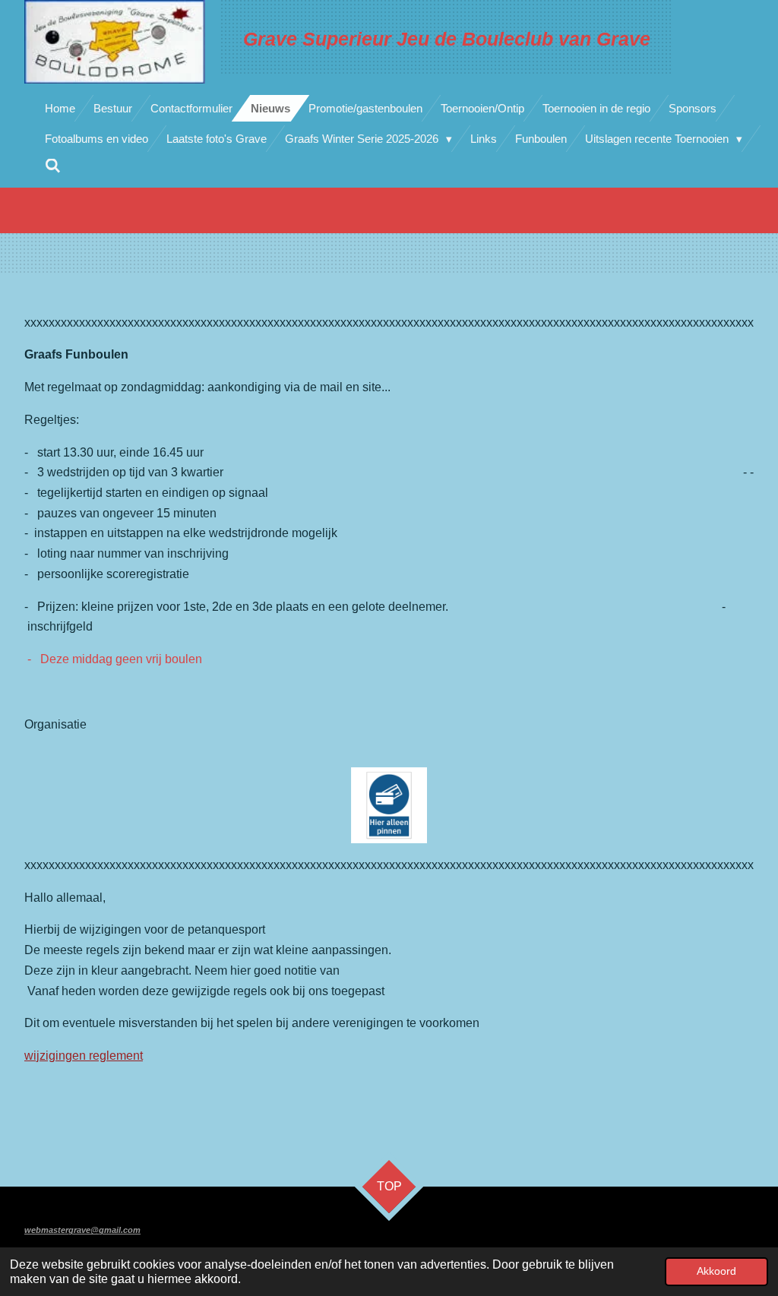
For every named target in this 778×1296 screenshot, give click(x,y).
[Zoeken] (53, 166)
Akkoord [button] (716, 1271)
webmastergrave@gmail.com (82, 1229)
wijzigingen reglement (83, 1055)
